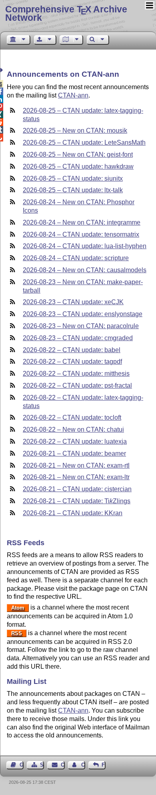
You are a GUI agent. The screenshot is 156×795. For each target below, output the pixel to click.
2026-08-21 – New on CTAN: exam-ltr (76, 477)
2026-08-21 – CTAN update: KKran (72, 513)
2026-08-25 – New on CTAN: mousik (75, 130)
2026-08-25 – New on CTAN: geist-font (78, 154)
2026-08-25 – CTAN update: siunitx (73, 178)
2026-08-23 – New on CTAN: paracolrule (81, 326)
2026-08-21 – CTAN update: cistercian (77, 489)
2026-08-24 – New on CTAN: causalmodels (84, 270)
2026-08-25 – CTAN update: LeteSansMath (84, 142)
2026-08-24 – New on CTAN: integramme (81, 222)
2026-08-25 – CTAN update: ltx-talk (73, 190)
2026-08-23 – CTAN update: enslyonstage (82, 314)
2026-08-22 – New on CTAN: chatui (73, 429)
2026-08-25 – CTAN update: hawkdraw (78, 166)
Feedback (104, 765)
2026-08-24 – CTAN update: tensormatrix (81, 234)
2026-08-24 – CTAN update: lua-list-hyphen (84, 246)
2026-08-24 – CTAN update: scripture (76, 258)
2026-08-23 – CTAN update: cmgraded (78, 338)
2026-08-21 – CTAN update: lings (76, 501)
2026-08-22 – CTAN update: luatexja (75, 441)
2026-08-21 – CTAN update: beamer (74, 453)
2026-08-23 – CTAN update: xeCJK (73, 302)
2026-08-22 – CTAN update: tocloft (72, 417)
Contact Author (83, 765)
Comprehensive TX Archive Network (66, 13)
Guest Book (22, 765)
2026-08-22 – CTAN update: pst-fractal (77, 385)
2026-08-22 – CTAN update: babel (71, 350)
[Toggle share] (2, 70)
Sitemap (42, 765)
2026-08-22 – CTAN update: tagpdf (72, 361)
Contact (62, 765)
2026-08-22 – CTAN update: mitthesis (76, 373)
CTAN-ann (73, 95)
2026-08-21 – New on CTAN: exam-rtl (76, 465)
